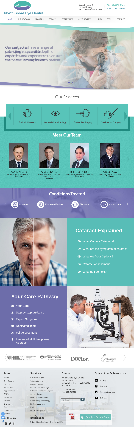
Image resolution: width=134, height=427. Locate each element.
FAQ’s (6, 394)
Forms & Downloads (108, 392)
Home (9, 19)
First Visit (103, 386)
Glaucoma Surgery (37, 378)
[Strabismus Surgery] (83, 119)
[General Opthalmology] (27, 119)
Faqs (109, 19)
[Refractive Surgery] (55, 119)
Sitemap (7, 404)
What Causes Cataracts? (98, 241)
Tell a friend (8, 410)
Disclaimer (8, 397)
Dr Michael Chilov (18, 172)
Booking (103, 380)
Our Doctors (24, 19)
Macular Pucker (115, 204)
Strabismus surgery (37, 404)
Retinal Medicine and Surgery (41, 391)
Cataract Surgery (36, 381)
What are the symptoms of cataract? (105, 249)
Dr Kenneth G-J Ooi (49, 172)
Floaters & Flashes (23, 204)
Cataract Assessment (96, 264)
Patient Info (67, 19)
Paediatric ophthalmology (40, 401)
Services (52, 19)
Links (99, 19)
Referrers (103, 398)
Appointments (84, 19)
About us (39, 19)
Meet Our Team (67, 135)
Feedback (8, 407)
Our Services (67, 97)
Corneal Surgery (36, 394)
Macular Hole (84, 204)
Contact (121, 19)
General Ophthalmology (39, 387)
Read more (19, 178)
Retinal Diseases (36, 384)
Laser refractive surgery (39, 397)
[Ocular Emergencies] (111, 119)
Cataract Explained (99, 230)
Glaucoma (54, 204)
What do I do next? (95, 271)
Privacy (7, 401)
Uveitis (32, 407)
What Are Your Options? (98, 256)
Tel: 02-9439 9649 (116, 5)
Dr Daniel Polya (79, 172)
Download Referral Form (97, 417)
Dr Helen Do (110, 172)
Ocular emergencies (38, 410)
